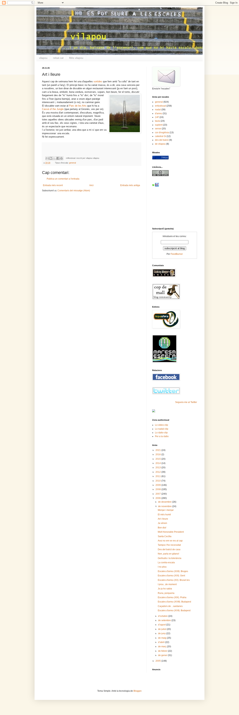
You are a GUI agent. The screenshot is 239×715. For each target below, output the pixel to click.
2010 (158, 480)
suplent (158, 125)
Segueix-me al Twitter (186, 402)
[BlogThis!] (51, 158)
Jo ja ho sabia (165, 588)
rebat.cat (58, 57)
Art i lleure (163, 519)
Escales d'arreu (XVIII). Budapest (174, 601)
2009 (158, 485)
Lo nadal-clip (161, 429)
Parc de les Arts (77, 105)
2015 (158, 459)
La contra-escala (166, 562)
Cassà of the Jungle (53, 109)
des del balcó (162, 140)
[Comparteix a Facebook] (58, 158)
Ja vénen (162, 523)
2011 (158, 476)
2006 (158, 498)
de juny (162, 633)
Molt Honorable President (171, 532)
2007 (158, 494)
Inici (91, 185)
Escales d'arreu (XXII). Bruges (173, 571)
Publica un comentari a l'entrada (63, 178)
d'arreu (158, 113)
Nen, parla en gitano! (168, 553)
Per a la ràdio (162, 436)
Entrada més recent (53, 185)
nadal (158, 109)
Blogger (137, 691)
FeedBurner (177, 254)
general (72, 163)
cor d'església (162, 132)
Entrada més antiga (130, 185)
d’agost (162, 624)
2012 (158, 472)
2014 (158, 463)
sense (158, 128)
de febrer (163, 651)
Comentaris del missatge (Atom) (74, 190)
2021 (158, 450)
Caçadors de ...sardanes (170, 606)
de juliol (162, 629)
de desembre (165, 502)
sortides (98, 81)
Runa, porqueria (166, 593)
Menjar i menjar (166, 510)
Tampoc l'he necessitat (169, 545)
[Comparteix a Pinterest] (61, 158)
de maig (162, 638)
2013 (158, 467)
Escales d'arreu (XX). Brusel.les (174, 580)
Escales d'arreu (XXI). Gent (171, 575)
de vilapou (160, 144)
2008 (158, 489)
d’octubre (163, 616)
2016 (158, 454)
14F (157, 117)
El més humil (164, 514)
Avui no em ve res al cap (170, 540)
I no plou (162, 567)
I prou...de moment (167, 584)
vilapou (43, 57)
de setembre (164, 620)
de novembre (165, 506)
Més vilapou (76, 57)
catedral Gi (160, 136)
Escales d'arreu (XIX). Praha (172, 597)
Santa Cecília (164, 536)
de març (162, 646)
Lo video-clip (161, 425)
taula (157, 121)
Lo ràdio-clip (161, 432)
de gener (163, 655)
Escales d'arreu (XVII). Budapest (174, 610)
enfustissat (160, 106)
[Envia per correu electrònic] (47, 158)
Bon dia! (162, 527)
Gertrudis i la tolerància (169, 558)
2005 (158, 661)
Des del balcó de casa (169, 549)
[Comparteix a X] (54, 158)
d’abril (161, 642)
